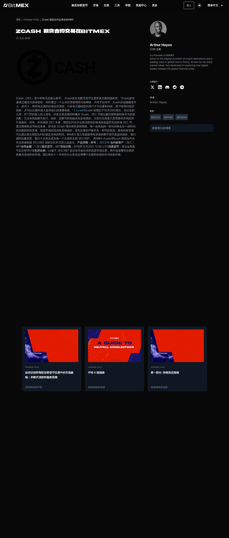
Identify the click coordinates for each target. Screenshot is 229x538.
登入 (189, 5)
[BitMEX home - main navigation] (16, 5)
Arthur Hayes (158, 102)
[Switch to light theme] (199, 5)
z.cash (80, 110)
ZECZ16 (104, 142)
